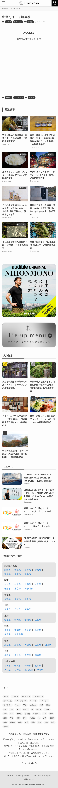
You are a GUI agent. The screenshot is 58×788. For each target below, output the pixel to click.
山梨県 (17, 599)
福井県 (28, 609)
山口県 (48, 645)
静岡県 (17, 620)
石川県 (17, 609)
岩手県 (28, 570)
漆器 (5, 718)
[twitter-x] (25, 763)
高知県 (38, 655)
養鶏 (52, 722)
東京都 (17, 588)
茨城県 (7, 584)
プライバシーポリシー (42, 776)
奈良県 (7, 634)
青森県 (17, 570)
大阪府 (28, 630)
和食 (5, 709)
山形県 (17, 574)
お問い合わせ (29, 779)
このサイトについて (23, 776)
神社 (25, 718)
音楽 (46, 722)
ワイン (17, 705)
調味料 (12, 722)
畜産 (11, 718)
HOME (10, 776)
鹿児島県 (29, 670)
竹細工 (32, 718)
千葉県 (7, 588)
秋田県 (7, 574)
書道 (5, 714)
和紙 (48, 705)
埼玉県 (38, 584)
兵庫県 (38, 630)
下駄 (25, 705)
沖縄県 (40, 670)
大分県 (7, 670)
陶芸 (39, 722)
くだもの (15, 696)
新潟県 (7, 599)
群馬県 (28, 584)
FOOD (8, 22)
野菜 (33, 722)
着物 (18, 718)
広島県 (30, 22)
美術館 (52, 718)
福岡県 (7, 665)
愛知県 (28, 620)
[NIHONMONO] (29, 3)
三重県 (38, 620)
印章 (41, 705)
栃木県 (17, 584)
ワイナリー (7, 705)
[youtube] (32, 763)
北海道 (7, 570)
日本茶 (38, 709)
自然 (5, 722)
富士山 (25, 709)
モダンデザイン (21, 701)
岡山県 (28, 645)
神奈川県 (29, 588)
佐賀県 (17, 665)
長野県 (28, 599)
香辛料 (5, 727)
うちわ (5, 696)
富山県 (7, 609)
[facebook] (22, 763)
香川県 (17, 655)
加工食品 (33, 705)
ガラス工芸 (7, 701)
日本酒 (47, 709)
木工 (11, 714)
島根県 (17, 645)
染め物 (27, 714)
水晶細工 (36, 714)
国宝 (11, 709)
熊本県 (38, 665)
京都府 (17, 630)
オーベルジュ (38, 696)
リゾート (33, 701)
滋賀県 (7, 630)
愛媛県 (28, 655)
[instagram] (29, 763)
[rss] (36, 763)
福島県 (28, 574)
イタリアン (26, 696)
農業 (20, 722)
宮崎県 (17, 670)
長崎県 (28, 665)
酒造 (26, 722)
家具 (18, 709)
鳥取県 (7, 645)
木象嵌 (19, 714)
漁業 (51, 714)
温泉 (44, 714)
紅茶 (44, 718)
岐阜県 (7, 620)
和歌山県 (18, 634)
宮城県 (38, 570)
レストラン (18, 22)
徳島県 (7, 655)
